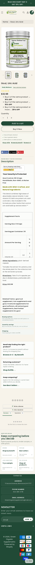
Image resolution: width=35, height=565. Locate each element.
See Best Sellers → (11, 385)
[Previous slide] (4, 3)
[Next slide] (31, 3)
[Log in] (28, 12)
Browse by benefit (17, 142)
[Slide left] (3, 75)
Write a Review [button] (18, 406)
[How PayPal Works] (14, 168)
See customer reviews (19, 87)
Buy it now (17, 129)
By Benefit (19, 355)
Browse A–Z (27, 142)
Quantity (5, 113)
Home (5, 22)
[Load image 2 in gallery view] (17, 75)
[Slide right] (32, 75)
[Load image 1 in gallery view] (8, 75)
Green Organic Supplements (10, 539)
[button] (3, 12)
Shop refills (6, 142)
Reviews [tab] (5, 413)
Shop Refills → (9, 370)
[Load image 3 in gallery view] (25, 75)
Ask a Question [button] (18, 410)
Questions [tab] (18, 413)
